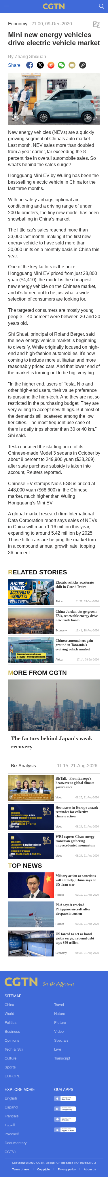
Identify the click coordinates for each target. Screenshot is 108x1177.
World (9, 1014)
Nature (59, 1014)
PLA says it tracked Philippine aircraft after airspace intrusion (73, 909)
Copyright (44, 1169)
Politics (11, 1023)
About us (90, 1169)
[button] (16, 117)
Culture (10, 1058)
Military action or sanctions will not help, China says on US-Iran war (76, 880)
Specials (61, 1041)
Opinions (12, 1041)
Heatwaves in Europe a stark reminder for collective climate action (77, 812)
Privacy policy (67, 1169)
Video (59, 1032)
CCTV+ (11, 1152)
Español (11, 1107)
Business (12, 1032)
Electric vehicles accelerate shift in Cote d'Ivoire (75, 584)
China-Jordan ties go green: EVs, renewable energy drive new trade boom (77, 616)
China (9, 1005)
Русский (12, 1134)
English (11, 1098)
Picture (60, 1023)
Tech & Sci (14, 1049)
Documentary (16, 1143)
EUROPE (12, 1076)
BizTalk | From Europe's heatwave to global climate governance (75, 783)
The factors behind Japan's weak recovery (51, 742)
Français (12, 1116)
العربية (10, 1125)
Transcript (62, 1058)
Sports (10, 1067)
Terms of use (21, 1169)
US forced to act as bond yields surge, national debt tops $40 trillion (75, 938)
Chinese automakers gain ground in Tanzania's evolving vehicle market (74, 645)
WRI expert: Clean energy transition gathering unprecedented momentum (75, 841)
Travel (59, 1005)
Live (57, 1049)
